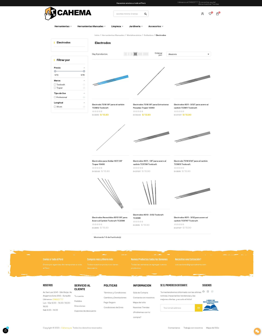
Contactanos (174, 328)
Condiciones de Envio (113, 307)
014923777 (193, 2)
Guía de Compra (140, 292)
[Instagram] (212, 291)
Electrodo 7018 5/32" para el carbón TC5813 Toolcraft (191, 162)
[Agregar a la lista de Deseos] (114, 96)
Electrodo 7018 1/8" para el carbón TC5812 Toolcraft (108, 106)
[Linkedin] (208, 291)
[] (100, 96)
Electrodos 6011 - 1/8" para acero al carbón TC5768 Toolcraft (149, 162)
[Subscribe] (198, 308)
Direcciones (79, 306)
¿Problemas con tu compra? (141, 314)
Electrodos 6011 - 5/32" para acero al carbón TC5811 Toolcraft (191, 106)
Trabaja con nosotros (193, 328)
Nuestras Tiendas (141, 307)
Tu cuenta (79, 296)
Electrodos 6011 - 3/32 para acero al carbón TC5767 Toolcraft (191, 219)
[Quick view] (107, 96)
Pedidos (78, 301)
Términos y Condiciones (115, 292)
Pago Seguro (110, 302)
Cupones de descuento (85, 311)
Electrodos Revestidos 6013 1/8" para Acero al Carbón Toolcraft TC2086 (109, 219)
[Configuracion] (202, 13)
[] (5, 330)
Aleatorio (189, 54)
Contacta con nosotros (143, 297)
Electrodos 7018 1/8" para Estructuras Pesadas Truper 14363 (151, 106)
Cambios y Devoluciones (115, 297)
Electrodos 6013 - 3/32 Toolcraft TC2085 (148, 216)
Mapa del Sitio (212, 328)
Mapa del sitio (139, 302)
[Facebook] (203, 291)
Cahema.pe (66, 328)
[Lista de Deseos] (210, 14)
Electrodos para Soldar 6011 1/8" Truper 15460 (107, 162)
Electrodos (63, 42)
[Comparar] (120, 96)
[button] (208, 4)
